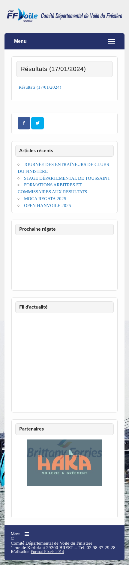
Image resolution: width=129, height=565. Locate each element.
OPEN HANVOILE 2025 (47, 205)
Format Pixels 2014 (47, 551)
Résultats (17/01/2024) (40, 87)
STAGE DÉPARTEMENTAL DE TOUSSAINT (67, 178)
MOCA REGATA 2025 (45, 198)
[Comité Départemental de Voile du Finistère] (64, 20)
